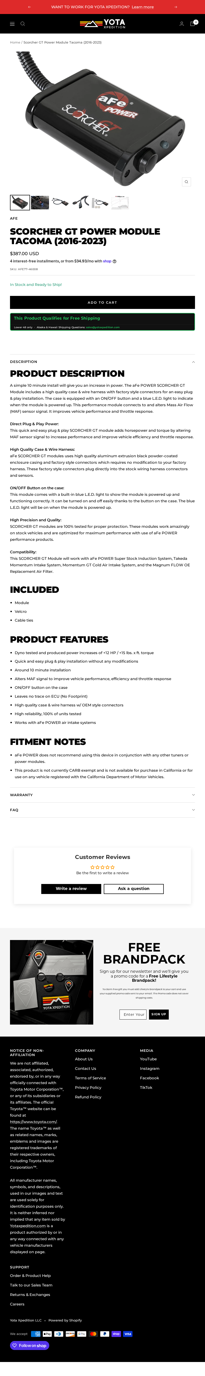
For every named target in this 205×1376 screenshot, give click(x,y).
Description (23, 361)
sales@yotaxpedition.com (103, 327)
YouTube (148, 1059)
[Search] (22, 24)
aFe (14, 218)
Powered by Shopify (65, 1320)
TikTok (146, 1087)
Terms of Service (90, 1078)
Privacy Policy (88, 1087)
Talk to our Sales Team (31, 1285)
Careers (17, 1304)
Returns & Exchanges (30, 1294)
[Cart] (192, 24)
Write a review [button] (71, 889)
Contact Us (85, 1068)
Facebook (149, 1078)
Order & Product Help (30, 1275)
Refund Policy (88, 1097)
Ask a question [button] (134, 889)
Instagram (150, 1068)
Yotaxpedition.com (28, 1225)
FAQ (14, 810)
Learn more (143, 7)
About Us (84, 1059)
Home (15, 42)
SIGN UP (159, 1014)
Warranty (21, 795)
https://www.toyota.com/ (33, 1121)
